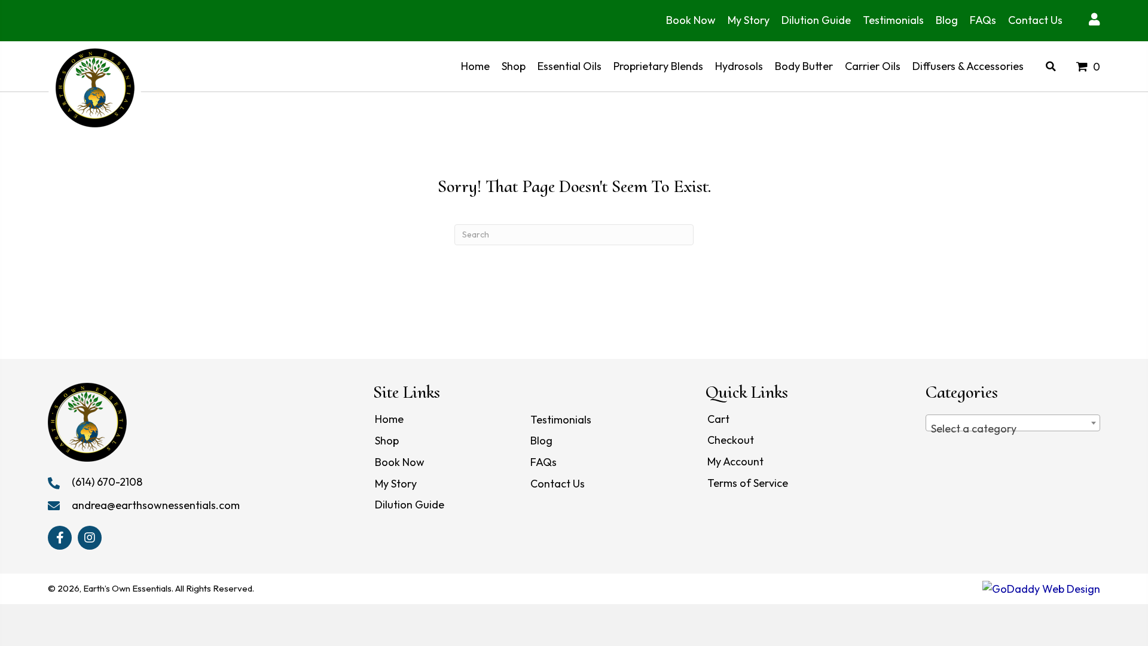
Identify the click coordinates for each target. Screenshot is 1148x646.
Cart (718, 419)
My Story (396, 483)
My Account (735, 461)
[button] (60, 538)
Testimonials (560, 419)
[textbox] (1013, 429)
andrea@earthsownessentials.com (156, 505)
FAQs (543, 462)
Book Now (400, 462)
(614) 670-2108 (107, 482)
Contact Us (557, 483)
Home (389, 419)
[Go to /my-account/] (1094, 20)
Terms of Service (747, 483)
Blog (541, 440)
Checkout (730, 440)
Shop (387, 440)
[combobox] (1013, 423)
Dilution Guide (409, 504)
